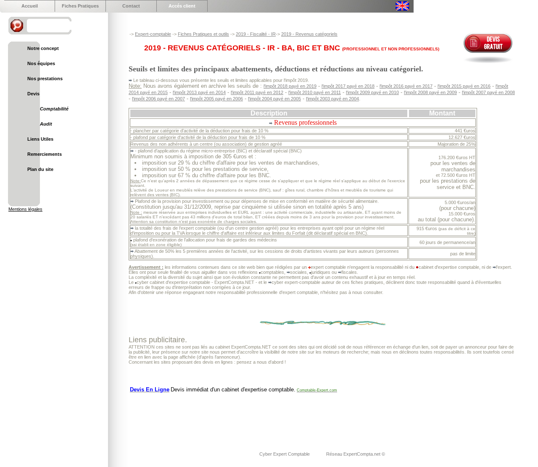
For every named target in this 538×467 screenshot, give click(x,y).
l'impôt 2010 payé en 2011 (314, 92)
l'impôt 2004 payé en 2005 (274, 98)
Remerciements (44, 154)
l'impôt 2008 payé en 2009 (430, 92)
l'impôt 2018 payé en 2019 (290, 86)
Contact (131, 5)
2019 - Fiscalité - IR (256, 34)
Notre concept (43, 48)
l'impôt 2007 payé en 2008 (488, 92)
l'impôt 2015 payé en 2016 (464, 86)
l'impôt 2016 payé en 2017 (406, 86)
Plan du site (40, 169)
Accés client (182, 5)
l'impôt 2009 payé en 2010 (372, 92)
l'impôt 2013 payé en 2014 (199, 92)
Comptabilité (54, 108)
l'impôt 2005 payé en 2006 (216, 98)
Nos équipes (41, 63)
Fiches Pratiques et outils (203, 34)
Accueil (29, 5)
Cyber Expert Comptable (285, 454)
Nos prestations (45, 78)
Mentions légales (25, 209)
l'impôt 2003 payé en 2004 (332, 98)
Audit (46, 123)
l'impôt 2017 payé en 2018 (348, 86)
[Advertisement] (282, 417)
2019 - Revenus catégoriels (309, 34)
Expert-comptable (153, 34)
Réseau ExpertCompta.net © (355, 454)
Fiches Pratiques (80, 5)
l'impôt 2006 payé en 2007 (158, 98)
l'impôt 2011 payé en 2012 (257, 92)
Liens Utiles (40, 139)
